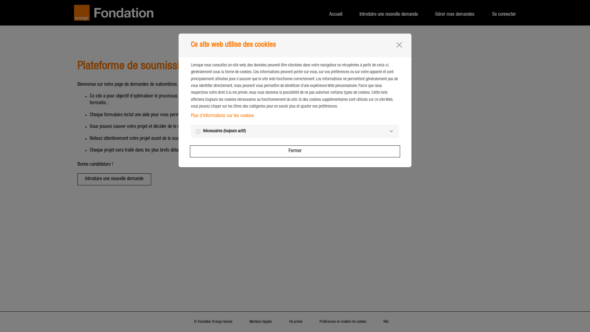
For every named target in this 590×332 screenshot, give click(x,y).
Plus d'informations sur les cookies (222, 116)
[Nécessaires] (391, 131)
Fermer (295, 151)
